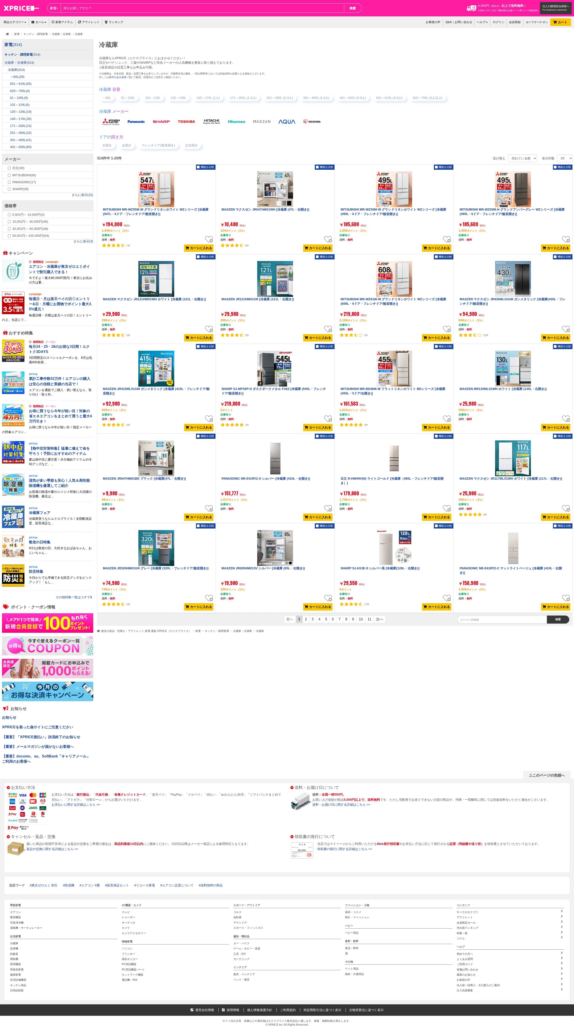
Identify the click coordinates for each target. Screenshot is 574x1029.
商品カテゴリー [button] (14, 22)
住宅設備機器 (18, 979)
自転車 (237, 917)
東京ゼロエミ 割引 (45, 885)
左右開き (191, 145)
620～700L (20, 91)
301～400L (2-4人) (316, 98)
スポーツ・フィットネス (248, 927)
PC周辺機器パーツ (133, 969)
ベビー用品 (352, 932)
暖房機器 (15, 917)
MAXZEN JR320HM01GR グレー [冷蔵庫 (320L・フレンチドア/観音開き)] (156, 568)
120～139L (178, 98)
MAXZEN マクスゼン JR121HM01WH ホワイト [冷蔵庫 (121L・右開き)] (154, 299)
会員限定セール (466, 922)
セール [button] (39, 22)
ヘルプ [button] (481, 22)
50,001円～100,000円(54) (30, 235)
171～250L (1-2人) (243, 98)
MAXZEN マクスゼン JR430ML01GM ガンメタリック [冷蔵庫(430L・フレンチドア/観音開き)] (512, 301)
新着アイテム (63, 22)
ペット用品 (352, 968)
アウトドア (240, 922)
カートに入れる (201, 248)
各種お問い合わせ (467, 969)
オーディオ (128, 922)
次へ (379, 619)
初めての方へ (465, 953)
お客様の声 (433, 22)
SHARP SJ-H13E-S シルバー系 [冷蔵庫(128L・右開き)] (380, 568)
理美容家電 (17, 969)
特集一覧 (462, 933)
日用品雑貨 (17, 990)
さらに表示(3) (83, 241)
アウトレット (91, 22)
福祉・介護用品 (354, 973)
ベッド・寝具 (241, 979)
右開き (107, 145)
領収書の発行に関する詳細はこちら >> (344, 849)
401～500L (21, 147)
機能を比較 (207, 167)
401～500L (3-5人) (353, 98)
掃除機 (14, 959)
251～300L (21, 133)
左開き (126, 145)
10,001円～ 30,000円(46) (30, 221)
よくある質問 (465, 959)
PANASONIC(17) (24, 182)
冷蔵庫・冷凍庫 (242, 631)
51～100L (128, 98)
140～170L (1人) (208, 98)
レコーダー (128, 917)
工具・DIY (239, 953)
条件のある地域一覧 (120, 77)
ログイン (498, 22)
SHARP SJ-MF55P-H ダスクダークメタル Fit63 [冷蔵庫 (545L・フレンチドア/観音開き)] (274, 391)
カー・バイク (241, 943)
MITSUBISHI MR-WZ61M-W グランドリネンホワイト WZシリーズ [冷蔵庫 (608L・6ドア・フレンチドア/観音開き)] (393, 301)
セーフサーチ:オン (537, 22)
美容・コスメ (353, 912)
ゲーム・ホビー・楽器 (246, 948)
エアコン (15, 912)
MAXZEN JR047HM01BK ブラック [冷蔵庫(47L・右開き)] (144, 478)
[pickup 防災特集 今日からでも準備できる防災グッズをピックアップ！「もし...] (47, 586)
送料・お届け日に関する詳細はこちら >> (341, 804)
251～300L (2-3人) (280, 98)
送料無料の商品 (212, 885)
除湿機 (69, 885)
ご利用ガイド (465, 964)
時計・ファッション (357, 917)
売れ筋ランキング (467, 927)
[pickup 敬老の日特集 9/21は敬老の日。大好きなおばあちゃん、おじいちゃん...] (47, 556)
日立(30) (18, 168)
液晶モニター (130, 959)
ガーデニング (241, 959)
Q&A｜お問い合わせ (459, 22)
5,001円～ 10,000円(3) (28, 214)
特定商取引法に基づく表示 (322, 1010)
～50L (106, 98)
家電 (198, 631)
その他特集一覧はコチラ (73, 597)
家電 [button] (53, 8)
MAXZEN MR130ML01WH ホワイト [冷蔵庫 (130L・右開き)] (503, 389)
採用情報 (232, 1010)
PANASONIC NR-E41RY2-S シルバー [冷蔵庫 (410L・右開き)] (266, 478)
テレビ (126, 912)
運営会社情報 (204, 1010)
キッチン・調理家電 (217, 631)
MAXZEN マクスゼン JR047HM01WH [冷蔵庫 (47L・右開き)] (265, 209)
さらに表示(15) (82, 195)
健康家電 (15, 974)
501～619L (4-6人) (389, 98)
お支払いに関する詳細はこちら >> (76, 804)
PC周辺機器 (129, 964)
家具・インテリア (244, 974)
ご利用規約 (288, 1010)
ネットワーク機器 (132, 974)
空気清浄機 (17, 922)
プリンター (128, 953)
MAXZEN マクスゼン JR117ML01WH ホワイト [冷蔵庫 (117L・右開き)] (511, 478)
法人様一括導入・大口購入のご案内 (478, 985)
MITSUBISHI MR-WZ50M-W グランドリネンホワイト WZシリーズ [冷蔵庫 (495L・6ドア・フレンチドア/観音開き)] (393, 212)
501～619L (21, 83)
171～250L (21, 126)
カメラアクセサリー (134, 933)
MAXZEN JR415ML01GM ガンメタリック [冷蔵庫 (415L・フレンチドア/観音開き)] (156, 391)
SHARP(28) (20, 189)
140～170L (21, 119)
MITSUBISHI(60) (24, 175)
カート (563, 22)
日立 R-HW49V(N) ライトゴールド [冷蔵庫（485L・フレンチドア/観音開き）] (392, 481)
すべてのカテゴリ (467, 912)
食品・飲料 (352, 948)
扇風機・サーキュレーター (26, 927)
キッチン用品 (18, 985)
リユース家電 (145, 885)
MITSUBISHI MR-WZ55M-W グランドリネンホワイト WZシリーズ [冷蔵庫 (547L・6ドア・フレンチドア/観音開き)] (156, 212)
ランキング (116, 22)
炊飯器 (14, 953)
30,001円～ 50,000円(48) (30, 229)
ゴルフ (237, 912)
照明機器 (15, 964)
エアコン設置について (178, 885)
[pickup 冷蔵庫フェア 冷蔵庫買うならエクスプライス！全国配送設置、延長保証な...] (47, 527)
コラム (461, 938)
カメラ (126, 927)
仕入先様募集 (465, 990)
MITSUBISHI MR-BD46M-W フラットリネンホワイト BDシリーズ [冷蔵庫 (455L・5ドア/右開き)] (393, 391)
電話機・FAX (129, 979)
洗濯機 (14, 948)
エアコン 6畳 (90, 885)
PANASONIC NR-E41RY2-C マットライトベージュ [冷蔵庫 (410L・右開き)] (511, 570)
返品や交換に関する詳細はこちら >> (52, 849)
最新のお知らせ (466, 974)
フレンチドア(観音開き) (158, 145)
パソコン (127, 948)
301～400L (21, 140)
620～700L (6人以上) (428, 98)
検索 (353, 8)
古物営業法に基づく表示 (366, 1010)
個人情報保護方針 (259, 1010)
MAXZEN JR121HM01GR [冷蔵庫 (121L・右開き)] (258, 299)
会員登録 (515, 22)
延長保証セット (118, 885)
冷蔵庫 (260, 631)
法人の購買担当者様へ (555, 6)
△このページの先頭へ (547, 775)
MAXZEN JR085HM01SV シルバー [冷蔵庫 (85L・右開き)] (263, 568)
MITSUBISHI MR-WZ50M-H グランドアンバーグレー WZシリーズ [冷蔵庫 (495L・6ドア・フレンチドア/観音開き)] (512, 212)
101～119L (153, 98)
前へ (290, 619)
